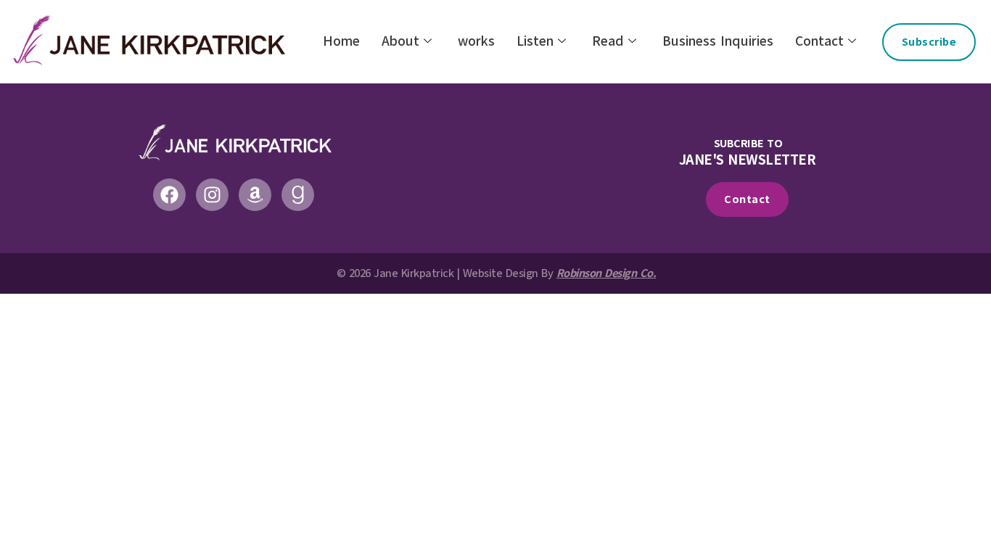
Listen (535, 41)
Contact (819, 41)
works (476, 41)
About (400, 41)
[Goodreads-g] (297, 194)
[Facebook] (169, 194)
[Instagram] (212, 194)
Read (608, 41)
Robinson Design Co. (606, 273)
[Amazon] (255, 194)
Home (341, 41)
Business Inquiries (717, 41)
